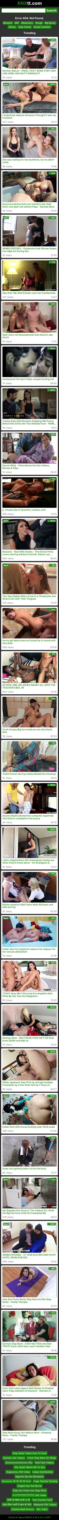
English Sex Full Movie (29, 1485)
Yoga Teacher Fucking (45, 1481)
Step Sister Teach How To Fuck (30, 1453)
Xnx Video (42, 1509)
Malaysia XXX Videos (45, 1504)
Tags (20, 1517)
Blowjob (7, 22)
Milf (17, 22)
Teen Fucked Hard (42, 1499)
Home (11, 1517)
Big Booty (50, 22)
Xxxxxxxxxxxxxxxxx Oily (18, 1462)
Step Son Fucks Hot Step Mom (29, 1490)
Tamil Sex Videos (44, 1462)
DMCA (28, 1517)
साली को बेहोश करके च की (18, 1499)
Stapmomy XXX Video (18, 1471)
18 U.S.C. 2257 (42, 1517)
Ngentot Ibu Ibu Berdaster (29, 1476)
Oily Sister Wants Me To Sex (29, 1467)
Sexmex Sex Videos (14, 1458)
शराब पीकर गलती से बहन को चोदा (17, 1504)
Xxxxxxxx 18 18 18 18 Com (16, 1481)
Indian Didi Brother (43, 1471)
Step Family (24, 26)
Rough (39, 22)
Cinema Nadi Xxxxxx (22, 1509)
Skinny (12, 26)
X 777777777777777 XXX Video (29, 1495)
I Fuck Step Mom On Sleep (41, 1458)
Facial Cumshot (42, 26)
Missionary (27, 22)
